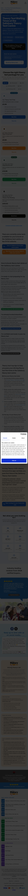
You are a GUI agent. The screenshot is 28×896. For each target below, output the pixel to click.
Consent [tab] (5, 438)
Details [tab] (14, 438)
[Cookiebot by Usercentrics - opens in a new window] (20, 434)
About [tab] (22, 438)
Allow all (14, 460)
